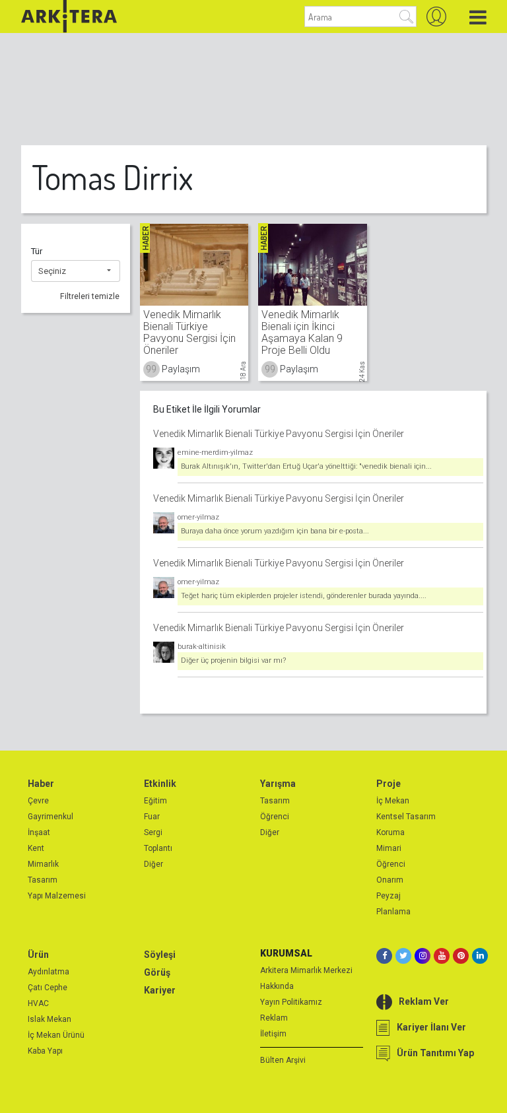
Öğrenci (274, 816)
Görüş (157, 972)
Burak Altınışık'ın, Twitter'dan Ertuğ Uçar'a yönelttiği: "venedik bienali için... (306, 466)
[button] (75, 271)
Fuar (152, 816)
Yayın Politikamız (291, 1002)
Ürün (38, 954)
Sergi (153, 832)
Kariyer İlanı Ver (431, 1027)
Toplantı (158, 848)
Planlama (393, 911)
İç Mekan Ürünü (56, 1035)
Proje (388, 783)
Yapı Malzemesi (57, 895)
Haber (41, 783)
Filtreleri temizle (89, 296)
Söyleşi (160, 954)
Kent (36, 848)
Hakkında (277, 986)
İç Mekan (392, 800)
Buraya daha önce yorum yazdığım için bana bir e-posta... (275, 531)
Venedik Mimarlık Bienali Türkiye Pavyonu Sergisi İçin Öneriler (278, 433)
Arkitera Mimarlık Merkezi (306, 970)
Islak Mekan (49, 1019)
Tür (36, 251)
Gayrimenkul (50, 816)
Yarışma (278, 783)
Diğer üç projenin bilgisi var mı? (233, 660)
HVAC (38, 1003)
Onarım (389, 880)
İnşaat (39, 832)
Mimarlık (43, 864)
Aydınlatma (48, 971)
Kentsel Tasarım (406, 816)
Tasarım (42, 880)
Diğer (153, 864)
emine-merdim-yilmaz (215, 452)
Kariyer (160, 990)
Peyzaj (388, 895)
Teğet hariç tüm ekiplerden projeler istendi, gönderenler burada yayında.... (303, 595)
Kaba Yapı (45, 1051)
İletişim (273, 1033)
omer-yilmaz (198, 517)
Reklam (274, 1018)
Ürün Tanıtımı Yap (435, 1053)
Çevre (38, 800)
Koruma (390, 832)
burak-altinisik (202, 646)
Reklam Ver (424, 1001)
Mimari (388, 848)
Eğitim (155, 800)
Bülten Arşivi (283, 1060)
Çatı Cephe (47, 987)
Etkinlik (160, 783)
